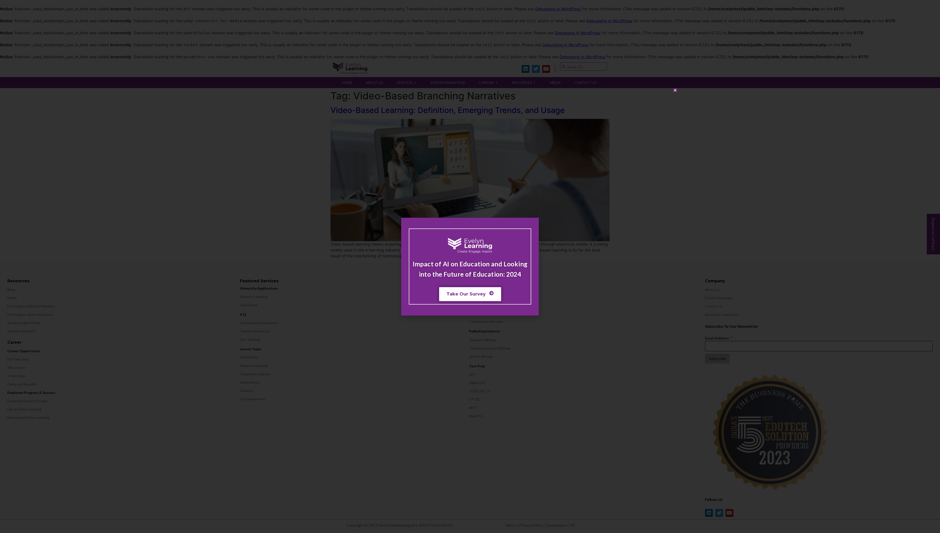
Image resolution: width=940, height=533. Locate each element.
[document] (470, 266)
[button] (675, 90)
